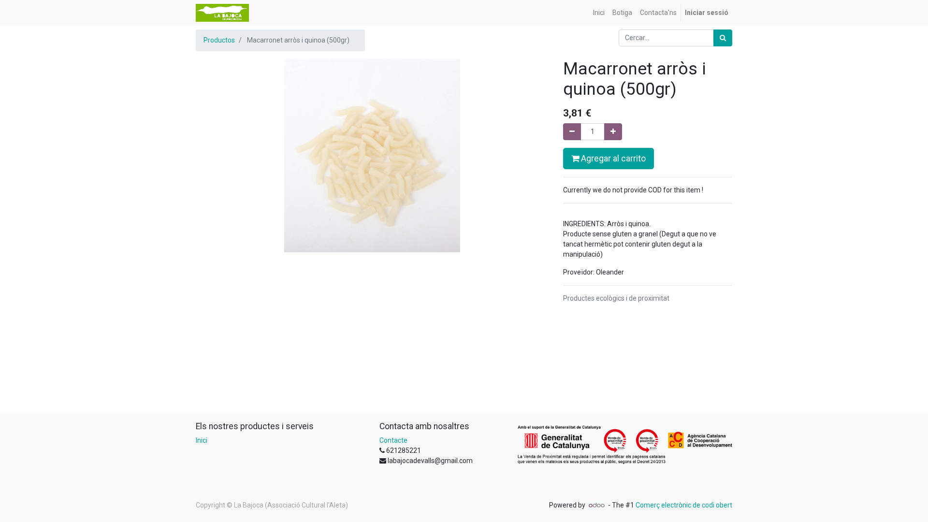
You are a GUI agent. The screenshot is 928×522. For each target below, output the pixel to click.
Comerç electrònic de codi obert (684, 505)
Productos (219, 40)
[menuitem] (599, 13)
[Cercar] (722, 37)
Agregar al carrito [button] (612, 158)
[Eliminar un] (572, 131)
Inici (201, 440)
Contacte (393, 440)
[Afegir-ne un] (613, 131)
